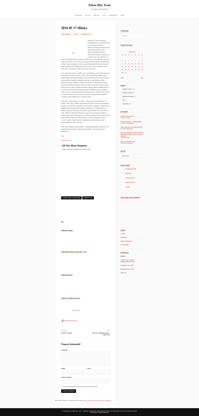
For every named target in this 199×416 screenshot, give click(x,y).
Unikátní (132, 260)
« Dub (122, 77)
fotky (62, 136)
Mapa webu (97, 15)
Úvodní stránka (78, 15)
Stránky (123, 260)
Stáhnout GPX (88, 197)
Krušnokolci (123, 237)
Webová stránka (66, 377)
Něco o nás (88, 15)
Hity (127, 260)
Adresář (122, 15)
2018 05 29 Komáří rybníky (127, 141)
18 (129, 66)
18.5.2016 (75, 34)
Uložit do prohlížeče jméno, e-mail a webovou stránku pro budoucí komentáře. (80, 386)
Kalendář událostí (113, 15)
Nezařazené (125, 103)
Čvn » (142, 77)
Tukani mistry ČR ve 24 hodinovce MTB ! (131, 127)
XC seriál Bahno (124, 244)
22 (142, 66)
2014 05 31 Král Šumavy (127, 116)
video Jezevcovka (66, 140)
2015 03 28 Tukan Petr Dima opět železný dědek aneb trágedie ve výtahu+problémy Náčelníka (131, 134)
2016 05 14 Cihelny (66, 333)
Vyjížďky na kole (86, 34)
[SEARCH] (141, 35)
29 (142, 69)
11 (129, 63)
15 (142, 63)
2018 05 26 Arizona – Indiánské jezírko (130, 121)
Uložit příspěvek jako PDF (70, 320)
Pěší (123, 100)
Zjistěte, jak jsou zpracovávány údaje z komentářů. (97, 400)
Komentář (65, 350)
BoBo (128, 117)
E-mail (89, 368)
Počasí (104, 15)
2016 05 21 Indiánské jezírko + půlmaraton (101, 334)
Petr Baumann (65, 34)
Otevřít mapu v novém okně (71, 197)
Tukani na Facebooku (126, 241)
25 (129, 69)
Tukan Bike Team (99, 5)
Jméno (63, 368)
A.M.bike (122, 233)
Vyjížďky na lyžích (127, 92)
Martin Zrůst (130, 128)
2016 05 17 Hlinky (74, 27)
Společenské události (128, 96)
